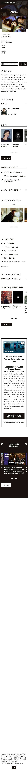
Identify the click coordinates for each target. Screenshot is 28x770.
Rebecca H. (17, 306)
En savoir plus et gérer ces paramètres (12, 763)
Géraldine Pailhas (5, 146)
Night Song (5, 307)
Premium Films (9, 181)
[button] (21, 210)
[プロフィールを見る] (24, 3)
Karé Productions (7, 42)
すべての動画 (5, 485)
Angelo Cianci (6, 36)
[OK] (14, 767)
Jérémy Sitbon (16, 146)
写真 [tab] (14, 204)
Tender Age (9, 366)
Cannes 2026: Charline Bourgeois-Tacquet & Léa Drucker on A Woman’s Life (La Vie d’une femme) (11, 470)
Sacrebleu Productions (17, 176)
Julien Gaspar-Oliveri (15, 367)
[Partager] (21, 64)
